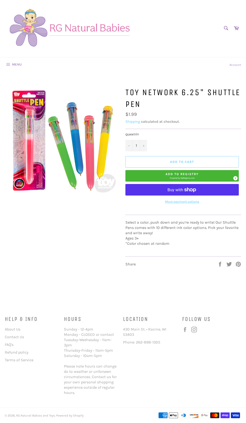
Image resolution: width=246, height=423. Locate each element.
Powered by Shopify (70, 415)
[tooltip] (235, 178)
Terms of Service (19, 360)
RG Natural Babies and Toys (35, 415)
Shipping (132, 121)
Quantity (132, 134)
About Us (12, 329)
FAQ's (9, 344)
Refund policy (16, 352)
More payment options (182, 202)
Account (235, 65)
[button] (182, 176)
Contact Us (14, 337)
